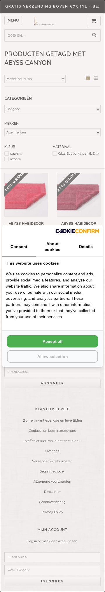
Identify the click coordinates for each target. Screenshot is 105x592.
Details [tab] (86, 246)
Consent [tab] (18, 246)
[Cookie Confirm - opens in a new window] (77, 230)
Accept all (52, 341)
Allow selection (52, 356)
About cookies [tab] (52, 246)
